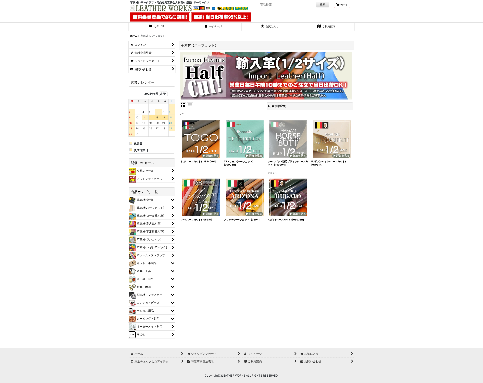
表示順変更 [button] (279, 106)
